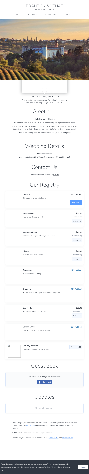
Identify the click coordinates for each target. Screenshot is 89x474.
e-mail (56, 175)
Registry (32, 15)
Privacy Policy (67, 438)
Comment (47, 382)
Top (18, 15)
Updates (69, 15)
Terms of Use (54, 438)
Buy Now (75, 202)
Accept (83, 467)
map (67, 157)
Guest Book (50, 15)
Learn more (30, 425)
